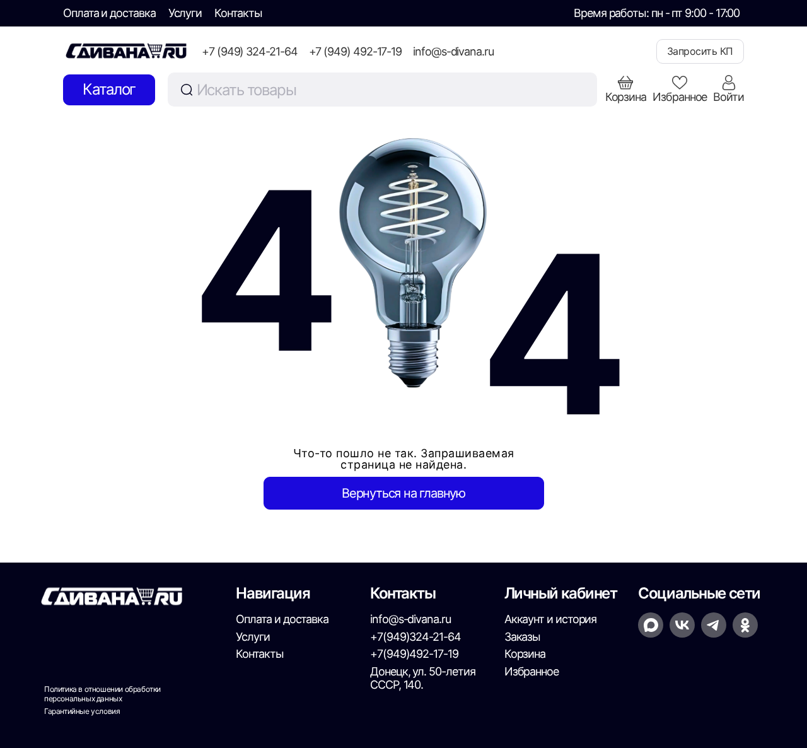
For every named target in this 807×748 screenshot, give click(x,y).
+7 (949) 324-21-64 (250, 51)
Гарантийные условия (82, 711)
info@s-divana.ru (453, 51)
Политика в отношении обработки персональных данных (102, 694)
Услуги (185, 13)
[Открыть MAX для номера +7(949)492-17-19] (650, 625)
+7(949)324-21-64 (415, 636)
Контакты (238, 13)
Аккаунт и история (550, 619)
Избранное (531, 671)
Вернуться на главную (403, 493)
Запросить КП (700, 51)
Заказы (522, 636)
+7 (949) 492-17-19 (355, 51)
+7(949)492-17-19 (414, 653)
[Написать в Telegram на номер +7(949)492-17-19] (713, 625)
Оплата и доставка (109, 13)
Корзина (524, 653)
